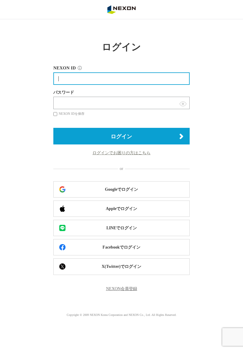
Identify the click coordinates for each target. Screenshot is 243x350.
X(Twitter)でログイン (121, 266)
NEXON (121, 9)
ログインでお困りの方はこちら (121, 153)
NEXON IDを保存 (71, 113)
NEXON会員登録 (121, 289)
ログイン (121, 136)
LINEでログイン (121, 228)
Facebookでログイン (121, 247)
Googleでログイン (121, 189)
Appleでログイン (121, 208)
